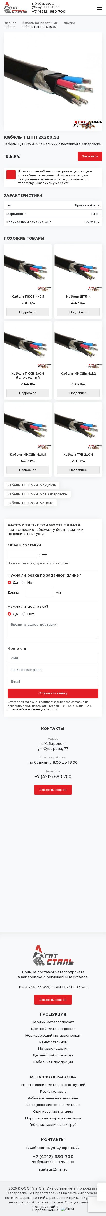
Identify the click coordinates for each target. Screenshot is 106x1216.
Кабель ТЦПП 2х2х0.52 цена (30, 503)
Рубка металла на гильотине (53, 1098)
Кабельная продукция (53, 1062)
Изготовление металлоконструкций (53, 1085)
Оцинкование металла (53, 1111)
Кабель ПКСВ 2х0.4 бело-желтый (27, 376)
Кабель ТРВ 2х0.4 (78, 454)
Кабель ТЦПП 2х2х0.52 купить (32, 485)
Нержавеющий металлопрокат (53, 1035)
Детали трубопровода (53, 1055)
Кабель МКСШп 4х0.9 (28, 454)
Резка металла (53, 1091)
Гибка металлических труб (53, 1124)
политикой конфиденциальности (33, 709)
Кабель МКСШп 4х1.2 (78, 374)
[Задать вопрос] (101, 1187)
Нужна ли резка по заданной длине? (44, 575)
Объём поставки (24, 545)
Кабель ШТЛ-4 (78, 296)
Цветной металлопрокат (53, 1029)
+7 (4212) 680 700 (48, 11)
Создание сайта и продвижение (45, 1208)
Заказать (90, 156)
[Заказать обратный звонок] (101, 1196)
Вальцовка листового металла (53, 1105)
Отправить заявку (53, 693)
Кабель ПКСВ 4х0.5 (28, 296)
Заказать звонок (53, 790)
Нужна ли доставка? (28, 606)
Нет (30, 582)
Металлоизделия (53, 1048)
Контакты (17, 649)
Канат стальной (53, 1042)
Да (15, 582)
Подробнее (28, 312)
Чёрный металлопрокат (53, 1022)
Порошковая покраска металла (53, 1118)
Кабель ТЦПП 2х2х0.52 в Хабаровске (37, 494)
